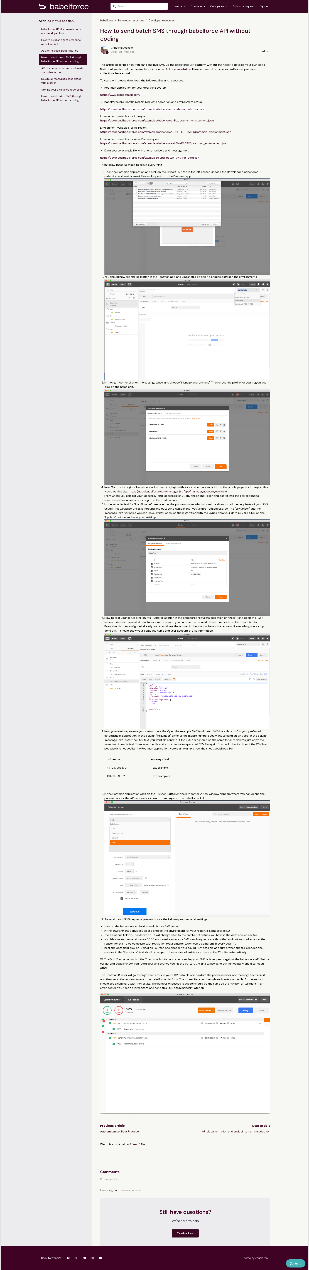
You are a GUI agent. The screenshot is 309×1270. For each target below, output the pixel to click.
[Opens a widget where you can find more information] (295, 1263)
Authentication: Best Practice (119, 1131)
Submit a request (243, 6)
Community (198, 6)
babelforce (107, 20)
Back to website (51, 1258)
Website (180, 6)
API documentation (178, 69)
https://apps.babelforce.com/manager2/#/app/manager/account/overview (178, 491)
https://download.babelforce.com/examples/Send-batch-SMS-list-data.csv (149, 158)
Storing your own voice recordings (62, 89)
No (143, 1144)
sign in (113, 1190)
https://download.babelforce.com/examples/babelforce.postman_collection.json (152, 109)
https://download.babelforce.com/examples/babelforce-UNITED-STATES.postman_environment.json (165, 132)
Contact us (185, 1233)
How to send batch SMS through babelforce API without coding (61, 59)
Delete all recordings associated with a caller (61, 81)
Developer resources (131, 20)
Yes (135, 1144)
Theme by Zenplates (255, 1258)
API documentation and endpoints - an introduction (236, 1131)
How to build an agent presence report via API (61, 42)
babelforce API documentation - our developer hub (61, 31)
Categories (217, 6)
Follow (264, 51)
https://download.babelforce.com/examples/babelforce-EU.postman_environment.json (157, 120)
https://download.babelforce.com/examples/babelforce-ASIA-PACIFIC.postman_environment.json (163, 143)
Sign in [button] (264, 6)
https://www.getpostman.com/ (120, 95)
